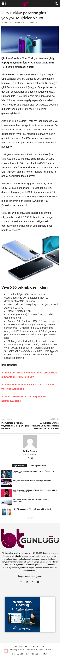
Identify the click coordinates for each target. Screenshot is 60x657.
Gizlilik (48, 650)
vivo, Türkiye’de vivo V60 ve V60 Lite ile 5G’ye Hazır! (32, 509)
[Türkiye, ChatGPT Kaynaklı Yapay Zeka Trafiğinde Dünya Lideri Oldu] (6, 474)
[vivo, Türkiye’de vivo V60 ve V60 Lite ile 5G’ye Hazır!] (6, 511)
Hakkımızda (18, 646)
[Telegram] (42, 410)
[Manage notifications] (6, 651)
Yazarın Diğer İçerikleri (37, 465)
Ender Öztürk (30, 451)
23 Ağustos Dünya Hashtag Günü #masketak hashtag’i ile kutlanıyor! (45, 425)
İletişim (27, 646)
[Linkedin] (4, 410)
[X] (10, 410)
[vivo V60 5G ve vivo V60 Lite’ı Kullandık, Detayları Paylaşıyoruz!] (6, 502)
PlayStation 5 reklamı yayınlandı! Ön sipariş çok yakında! (15, 425)
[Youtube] (38, 582)
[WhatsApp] (36, 410)
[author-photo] (30, 441)
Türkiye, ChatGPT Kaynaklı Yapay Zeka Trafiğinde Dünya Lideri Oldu (33, 472)
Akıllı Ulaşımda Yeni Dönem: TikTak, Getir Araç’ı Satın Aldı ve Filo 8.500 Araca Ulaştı (35, 491)
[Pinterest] (23, 410)
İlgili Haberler (19, 465)
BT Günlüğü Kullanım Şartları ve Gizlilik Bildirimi (26, 650)
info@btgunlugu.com (33, 576)
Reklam (43, 646)
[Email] (55, 410)
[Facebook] (17, 410)
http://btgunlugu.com (30, 454)
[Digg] (30, 410)
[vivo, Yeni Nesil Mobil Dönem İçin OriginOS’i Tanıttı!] (6, 483)
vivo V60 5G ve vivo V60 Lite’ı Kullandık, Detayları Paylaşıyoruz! (31, 500)
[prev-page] (28, 518)
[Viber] (49, 410)
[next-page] (31, 518)
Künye (35, 646)
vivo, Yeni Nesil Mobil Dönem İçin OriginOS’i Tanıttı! (32, 481)
